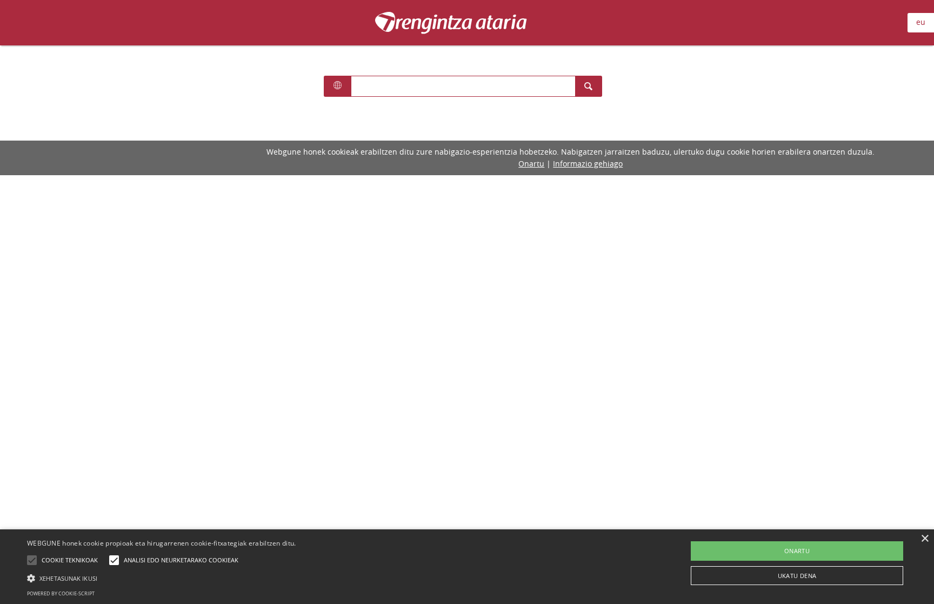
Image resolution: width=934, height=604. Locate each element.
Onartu (531, 163)
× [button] (924, 539)
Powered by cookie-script (61, 593)
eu (920, 22)
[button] (161, 578)
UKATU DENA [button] (797, 576)
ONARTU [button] (797, 551)
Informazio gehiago (588, 163)
